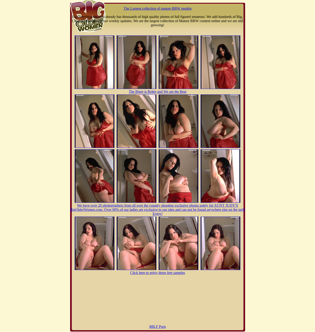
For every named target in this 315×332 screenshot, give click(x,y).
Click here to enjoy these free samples (157, 273)
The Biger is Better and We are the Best (157, 92)
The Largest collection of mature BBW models (158, 8)
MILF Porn (157, 327)
